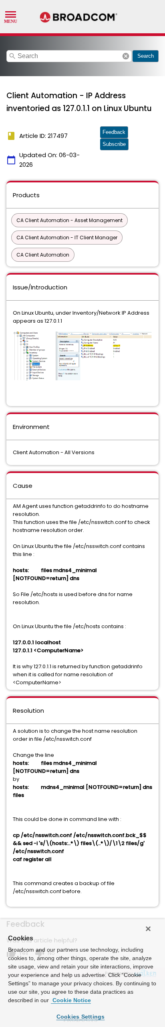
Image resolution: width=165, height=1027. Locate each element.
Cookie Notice (71, 1000)
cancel (126, 56)
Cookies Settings (80, 1016)
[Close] (148, 928)
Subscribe (114, 144)
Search (145, 56)
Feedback (114, 132)
